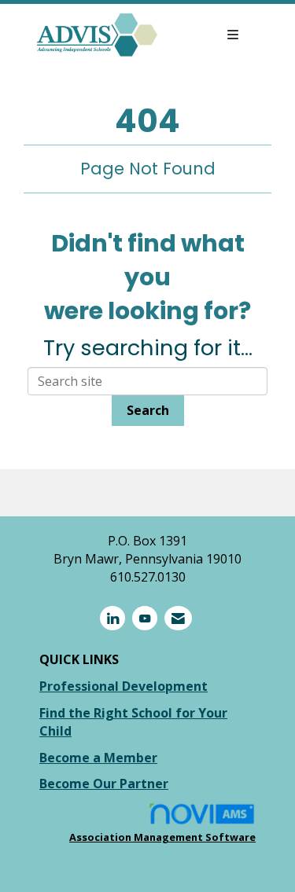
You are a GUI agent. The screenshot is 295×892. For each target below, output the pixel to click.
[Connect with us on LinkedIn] (112, 618)
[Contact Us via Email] (178, 618)
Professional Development (123, 686)
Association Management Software (162, 837)
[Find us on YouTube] (144, 618)
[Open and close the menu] (207, 35)
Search (148, 410)
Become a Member (98, 757)
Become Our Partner (103, 783)
